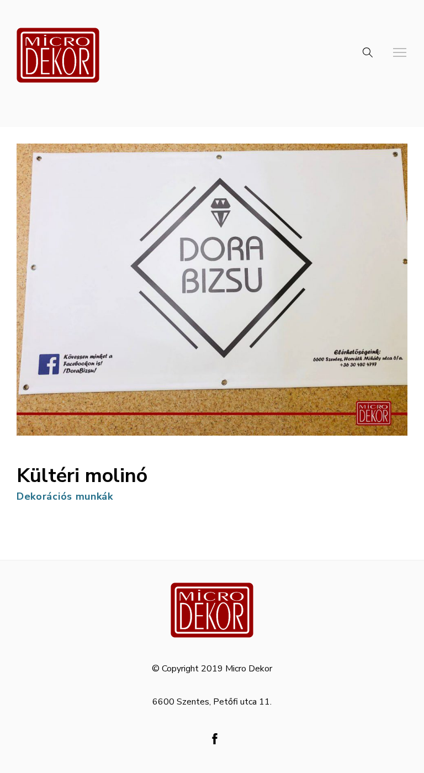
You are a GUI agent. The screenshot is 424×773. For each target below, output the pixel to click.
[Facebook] (214, 738)
